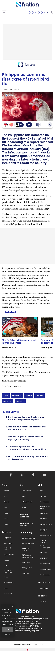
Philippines (16, 395)
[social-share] (31, 12)
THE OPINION (44, 582)
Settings (7, 634)
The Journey (26, 532)
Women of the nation (27, 524)
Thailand (42, 596)
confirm (39, 395)
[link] (20, 335)
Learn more (7, 624)
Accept (8, 629)
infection (20, 401)
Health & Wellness (24, 515)
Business (6, 532)
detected (7, 401)
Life (22, 485)
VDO (40, 485)
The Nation (38, 644)
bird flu (29, 395)
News (4, 485)
